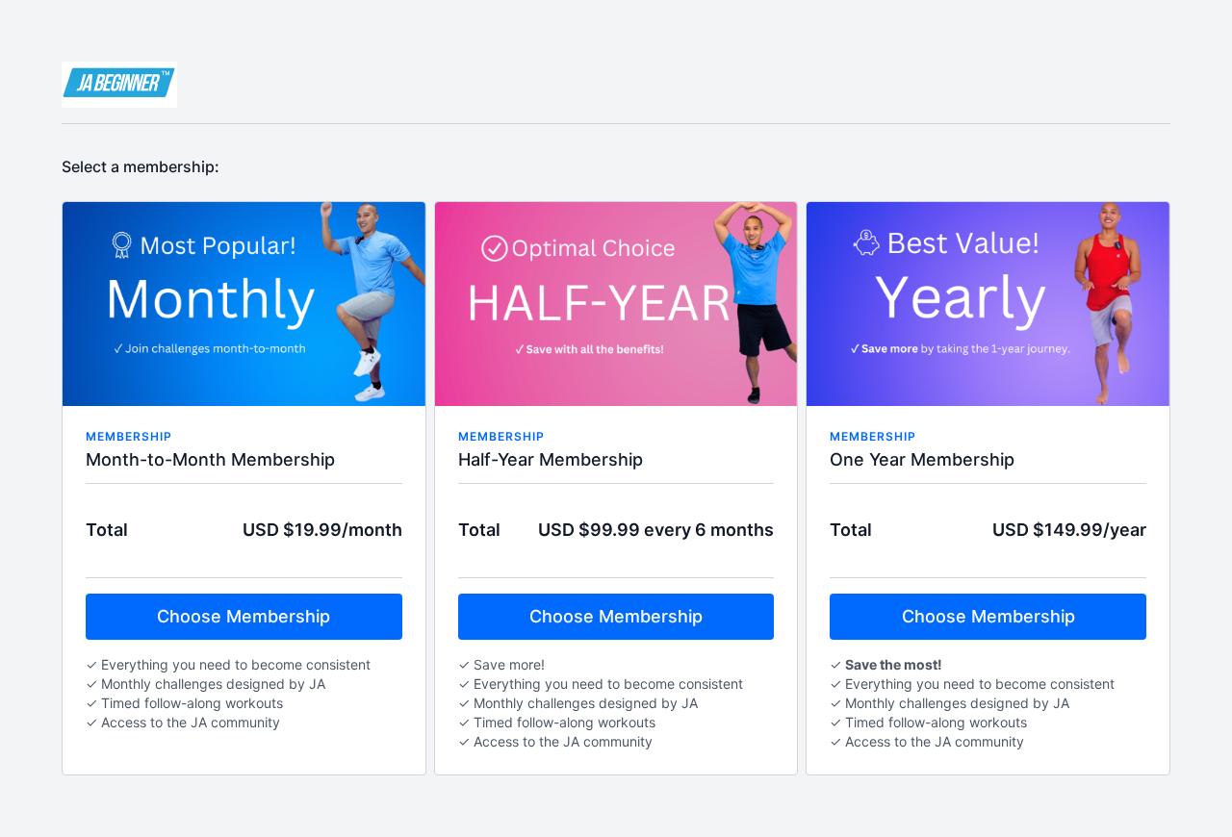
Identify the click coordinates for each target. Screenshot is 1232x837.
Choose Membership (243, 616)
